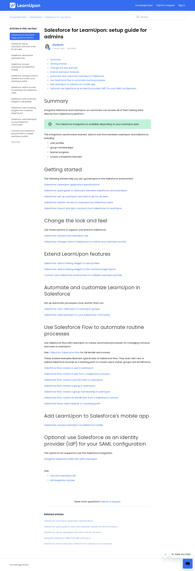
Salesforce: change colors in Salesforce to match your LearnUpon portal (24, 78)
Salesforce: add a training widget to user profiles (23, 100)
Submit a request (165, 5)
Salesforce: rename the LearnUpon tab (22, 56)
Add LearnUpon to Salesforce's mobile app (72, 84)
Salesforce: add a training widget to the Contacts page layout (23, 110)
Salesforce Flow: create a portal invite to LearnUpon (73, 379)
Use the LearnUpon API (63, 475)
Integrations (36, 17)
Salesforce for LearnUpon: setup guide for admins (23, 36)
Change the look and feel (63, 67)
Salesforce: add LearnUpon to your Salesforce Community (24, 122)
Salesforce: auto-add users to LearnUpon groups (72, 308)
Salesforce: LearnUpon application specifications (71, 184)
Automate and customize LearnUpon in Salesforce (77, 76)
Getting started (58, 63)
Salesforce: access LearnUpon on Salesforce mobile (22, 67)
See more (15, 142)
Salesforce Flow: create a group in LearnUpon (69, 385)
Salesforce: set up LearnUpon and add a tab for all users (23, 46)
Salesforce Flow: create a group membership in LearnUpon (77, 391)
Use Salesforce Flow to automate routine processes (77, 80)
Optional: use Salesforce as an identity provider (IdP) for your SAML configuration (93, 88)
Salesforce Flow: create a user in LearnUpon (68, 368)
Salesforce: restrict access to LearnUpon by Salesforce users (24, 90)
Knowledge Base (144, 5)
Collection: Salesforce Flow (64, 352)
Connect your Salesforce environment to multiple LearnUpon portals (22, 134)
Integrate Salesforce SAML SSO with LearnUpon (70, 459)
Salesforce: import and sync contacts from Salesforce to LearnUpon (83, 208)
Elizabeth (58, 44)
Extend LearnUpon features (64, 72)
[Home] (25, 5)
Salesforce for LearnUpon (58, 17)
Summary (55, 59)
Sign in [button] (181, 5)
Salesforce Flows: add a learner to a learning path (72, 403)
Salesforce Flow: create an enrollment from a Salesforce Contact (81, 397)
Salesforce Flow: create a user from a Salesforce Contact (77, 373)
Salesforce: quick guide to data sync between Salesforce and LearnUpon (85, 190)
